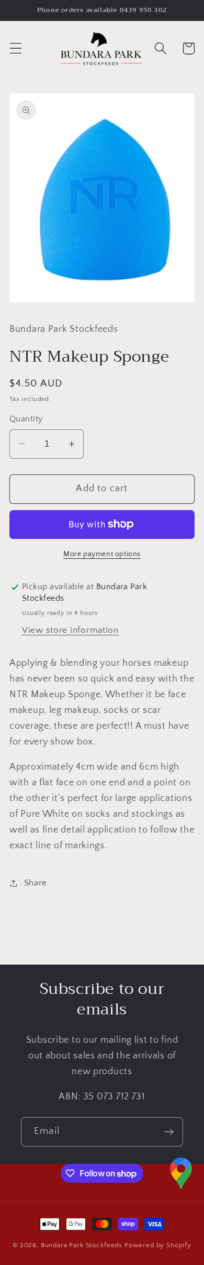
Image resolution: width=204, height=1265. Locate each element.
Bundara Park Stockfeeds (81, 1245)
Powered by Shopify (157, 1245)
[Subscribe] (169, 1132)
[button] (16, 48)
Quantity (26, 419)
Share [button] (35, 883)
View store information (70, 630)
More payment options (102, 554)
